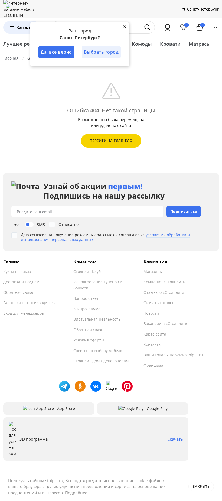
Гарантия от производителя (29, 302)
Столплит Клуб (87, 271)
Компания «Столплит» (164, 281)
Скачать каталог (158, 302)
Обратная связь (18, 292)
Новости (151, 313)
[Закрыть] (124, 26)
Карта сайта (154, 334)
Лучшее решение (24, 44)
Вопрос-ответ (86, 298)
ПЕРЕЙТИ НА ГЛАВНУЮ (111, 140)
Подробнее (76, 492)
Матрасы (200, 44)
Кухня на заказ (17, 271)
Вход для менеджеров (23, 313)
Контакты (152, 344)
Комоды (142, 44)
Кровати (170, 44)
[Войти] (167, 27)
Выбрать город (101, 52)
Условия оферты (88, 340)
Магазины (153, 271)
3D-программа (86, 308)
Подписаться (183, 211)
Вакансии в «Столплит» (165, 323)
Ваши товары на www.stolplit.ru (173, 354)
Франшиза (153, 365)
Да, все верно (56, 52)
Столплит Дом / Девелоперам (101, 360)
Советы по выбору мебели (98, 350)
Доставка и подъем (21, 281)
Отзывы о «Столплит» (163, 292)
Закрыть (201, 486)
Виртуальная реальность (96, 319)
